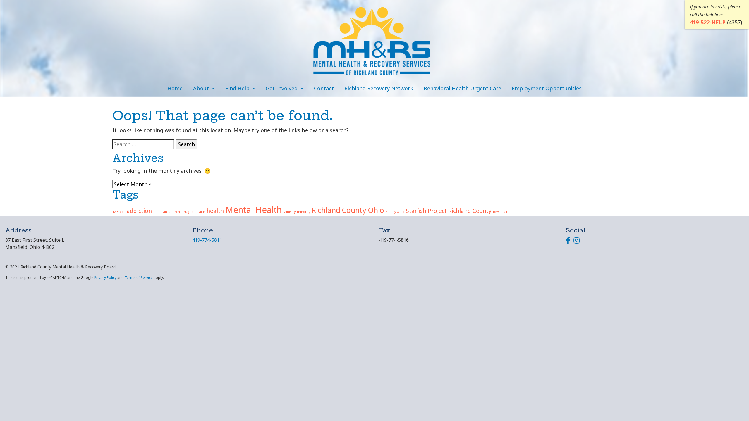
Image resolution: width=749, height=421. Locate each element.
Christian (160, 212)
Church (174, 212)
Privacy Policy (105, 277)
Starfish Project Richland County (449, 211)
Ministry (289, 212)
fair (193, 212)
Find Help (238, 88)
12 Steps (118, 212)
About (201, 88)
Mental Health (253, 209)
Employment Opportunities (547, 88)
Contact (324, 88)
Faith (201, 212)
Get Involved (282, 88)
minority (303, 212)
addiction (139, 211)
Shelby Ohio (395, 212)
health (215, 211)
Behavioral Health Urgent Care (462, 88)
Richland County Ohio (348, 210)
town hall (500, 212)
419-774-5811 (207, 240)
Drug (185, 212)
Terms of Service (139, 277)
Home (175, 88)
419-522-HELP (708, 22)
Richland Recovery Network (378, 88)
